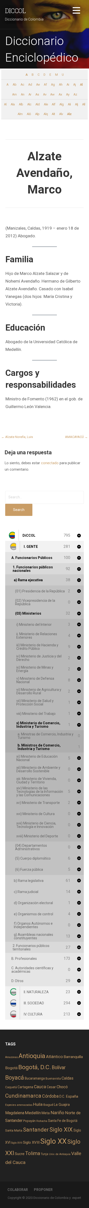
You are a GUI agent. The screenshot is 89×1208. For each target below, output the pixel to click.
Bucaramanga (35, 1078)
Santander (36, 1129)
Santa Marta (13, 1130)
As (37, 94)
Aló (29, 114)
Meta (46, 1113)
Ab (14, 84)
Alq (46, 114)
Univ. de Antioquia (59, 1154)
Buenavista (53, 1078)
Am (14, 94)
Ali (69, 104)
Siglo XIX (61, 1129)
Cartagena (25, 1087)
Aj (74, 84)
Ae (38, 84)
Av (44, 94)
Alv (61, 114)
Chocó (62, 1087)
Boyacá (14, 1077)
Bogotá (11, 1068)
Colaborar (17, 1190)
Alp (37, 114)
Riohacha (41, 1121)
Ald (37, 104)
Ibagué (48, 1105)
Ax (60, 94)
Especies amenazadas (18, 1105)
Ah (60, 84)
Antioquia (32, 1056)
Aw (52, 94)
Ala (13, 104)
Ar (29, 94)
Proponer (43, 1190)
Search (18, 509)
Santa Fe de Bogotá (62, 1121)
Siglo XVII (16, 1142)
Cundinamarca (23, 1096)
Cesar (51, 1087)
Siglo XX (53, 1141)
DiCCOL (15, 10)
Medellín (33, 1112)
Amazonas (11, 1057)
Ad (30, 84)
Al (81, 84)
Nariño (57, 1112)
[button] (76, 11)
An (22, 94)
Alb (21, 104)
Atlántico (54, 1056)
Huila (38, 1104)
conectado (50, 463)
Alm (20, 114)
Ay (67, 94)
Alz (69, 114)
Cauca (40, 1086)
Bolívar (59, 1067)
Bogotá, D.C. (34, 1067)
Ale (46, 104)
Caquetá (11, 1087)
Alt (53, 114)
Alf (53, 104)
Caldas (67, 1078)
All (83, 104)
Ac (22, 84)
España (72, 1096)
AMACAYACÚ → (76, 437)
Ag (53, 84)
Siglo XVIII (31, 1142)
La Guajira (62, 1105)
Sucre (19, 1154)
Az (75, 94)
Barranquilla (73, 1057)
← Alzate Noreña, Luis (17, 437)
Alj (76, 104)
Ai (68, 84)
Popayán (29, 1121)
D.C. (62, 1096)
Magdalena (14, 1113)
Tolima (32, 1153)
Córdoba (50, 1096)
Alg (61, 104)
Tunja (44, 1154)
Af (45, 84)
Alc (29, 104)
